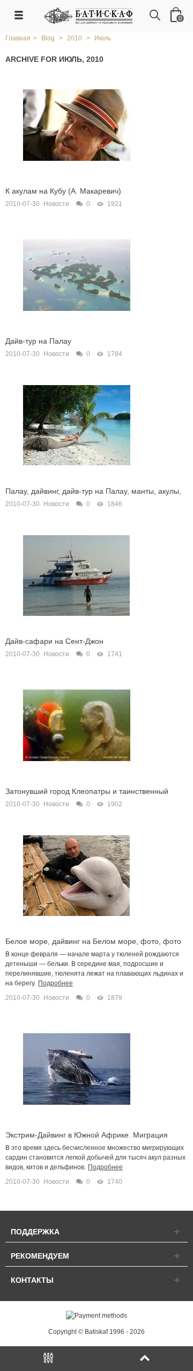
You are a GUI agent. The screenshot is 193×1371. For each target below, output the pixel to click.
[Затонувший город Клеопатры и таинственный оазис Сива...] (76, 725)
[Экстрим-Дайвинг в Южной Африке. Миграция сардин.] (76, 1068)
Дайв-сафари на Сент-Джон (54, 641)
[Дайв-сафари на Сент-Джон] (76, 575)
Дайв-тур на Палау (38, 341)
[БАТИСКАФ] (89, 15)
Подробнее (55, 983)
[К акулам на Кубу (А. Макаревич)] (76, 125)
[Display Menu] (48, 1358)
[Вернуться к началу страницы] (144, 1358)
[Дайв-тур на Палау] (76, 275)
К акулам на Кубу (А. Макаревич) (63, 191)
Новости (56, 204)
